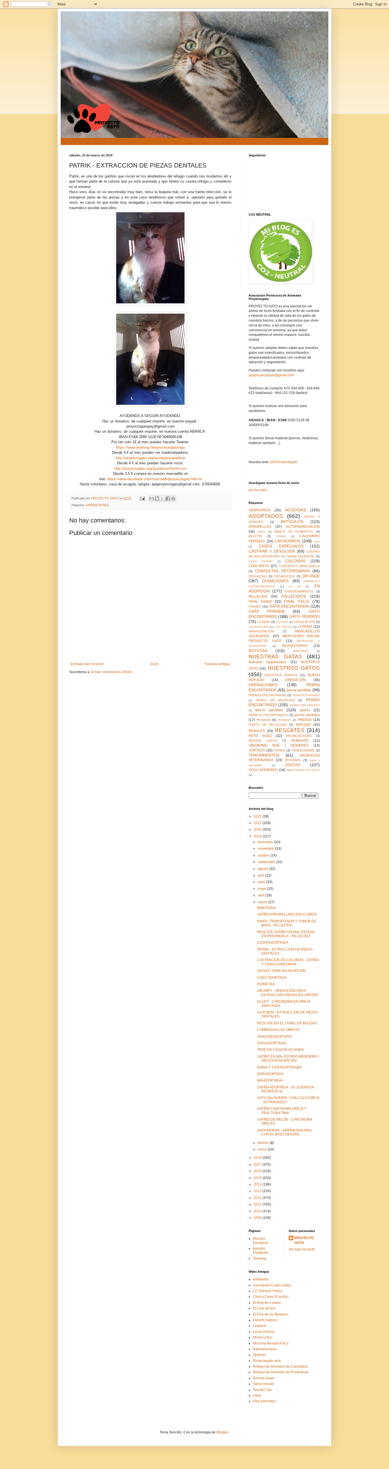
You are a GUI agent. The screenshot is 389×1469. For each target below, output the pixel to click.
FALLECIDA (258, 596)
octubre (264, 855)
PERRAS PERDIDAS (306, 695)
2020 (258, 829)
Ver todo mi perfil (302, 1249)
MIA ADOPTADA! (270, 1080)
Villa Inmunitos (264, 1401)
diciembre (266, 842)
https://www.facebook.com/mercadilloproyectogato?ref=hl (154, 479)
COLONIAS (295, 561)
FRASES (255, 606)
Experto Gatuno (265, 1320)
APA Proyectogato (283, 462)
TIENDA (279, 750)
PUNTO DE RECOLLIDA (268, 724)
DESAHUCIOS (284, 576)
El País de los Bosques (270, 1314)
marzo (263, 902)
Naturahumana (264, 1349)
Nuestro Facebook (260, 1241)
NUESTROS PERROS (281, 675)
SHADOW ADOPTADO (274, 1037)
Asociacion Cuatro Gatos (272, 1285)
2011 (258, 1204)
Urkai (257, 1396)
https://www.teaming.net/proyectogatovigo (150, 447)
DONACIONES (275, 581)
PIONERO (284, 720)
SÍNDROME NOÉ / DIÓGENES (278, 745)
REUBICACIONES (299, 735)
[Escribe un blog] (157, 498)
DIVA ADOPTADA (270, 1074)
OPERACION (295, 680)
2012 (258, 1198)
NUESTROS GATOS (294, 668)
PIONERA (264, 720)
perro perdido (268, 710)
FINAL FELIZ (296, 601)
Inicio (154, 664)
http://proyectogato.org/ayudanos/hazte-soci (150, 468)
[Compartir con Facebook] (168, 498)
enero (263, 1149)
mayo (262, 889)
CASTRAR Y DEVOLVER (272, 551)
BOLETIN (255, 536)
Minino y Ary (262, 1337)
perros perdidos (307, 715)
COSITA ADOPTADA (272, 943)
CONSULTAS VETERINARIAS (282, 571)
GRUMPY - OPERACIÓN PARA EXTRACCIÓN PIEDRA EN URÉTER (287, 993)
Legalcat (259, 1326)
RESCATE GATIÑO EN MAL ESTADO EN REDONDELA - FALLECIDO (286, 934)
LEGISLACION (304, 622)
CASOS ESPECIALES (281, 546)
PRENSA (305, 720)
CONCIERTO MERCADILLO (299, 566)
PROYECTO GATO (304, 1240)
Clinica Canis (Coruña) (270, 1297)
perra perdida (298, 690)
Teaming (259, 1258)
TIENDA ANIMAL (303, 750)
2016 (258, 1171)
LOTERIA (305, 627)
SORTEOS (257, 750)
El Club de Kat (264, 1308)
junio (262, 882)
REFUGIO (303, 725)
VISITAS (292, 765)
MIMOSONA (266, 908)
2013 (258, 1191)
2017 (258, 1164)
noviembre (266, 849)
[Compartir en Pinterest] (173, 498)
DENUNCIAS (258, 576)
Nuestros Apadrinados (267, 662)
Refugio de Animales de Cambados (280, 1366)
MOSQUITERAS (294, 646)
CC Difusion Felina (267, 1291)
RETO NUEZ (260, 736)
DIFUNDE (311, 576)
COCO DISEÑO (261, 561)
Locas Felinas (264, 1332)
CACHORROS (287, 541)
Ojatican (259, 1355)
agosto (263, 869)
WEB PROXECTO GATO (303, 770)
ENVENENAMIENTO (299, 591)
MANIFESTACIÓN (261, 631)
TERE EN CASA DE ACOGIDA (280, 1050)
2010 (258, 1211)
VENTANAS (292, 760)
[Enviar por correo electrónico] (151, 498)
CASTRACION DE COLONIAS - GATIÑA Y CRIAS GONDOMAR (288, 962)
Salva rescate (263, 1384)
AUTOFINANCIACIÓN (303, 527)
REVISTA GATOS (263, 740)
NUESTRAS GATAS (275, 656)
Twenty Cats (262, 1390)
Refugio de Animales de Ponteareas (281, 1372)
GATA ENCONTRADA (289, 606)
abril (261, 895)
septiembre (267, 862)
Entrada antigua (217, 664)
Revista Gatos (264, 1378)
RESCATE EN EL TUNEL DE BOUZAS (287, 1023)
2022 (258, 816)
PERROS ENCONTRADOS (268, 715)
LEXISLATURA (258, 626)
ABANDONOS (260, 510)
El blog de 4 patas (267, 1303)
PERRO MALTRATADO (305, 705)
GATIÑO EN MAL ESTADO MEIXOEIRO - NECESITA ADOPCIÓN (288, 1059)
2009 (258, 1218)
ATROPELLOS (260, 527)
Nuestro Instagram (260, 1251)
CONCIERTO (259, 566)
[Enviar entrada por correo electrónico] (142, 498)
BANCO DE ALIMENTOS (294, 531)
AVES (261, 531)
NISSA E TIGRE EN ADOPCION (281, 971)
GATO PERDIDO (304, 616)
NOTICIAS (258, 650)
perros (305, 710)
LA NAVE (263, 622)
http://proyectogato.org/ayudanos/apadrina (150, 458)
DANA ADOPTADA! (271, 1043)
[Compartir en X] (162, 498)
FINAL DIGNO (260, 602)
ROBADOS (299, 741)
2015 (258, 1178)
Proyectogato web (267, 1361)
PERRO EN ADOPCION (275, 700)
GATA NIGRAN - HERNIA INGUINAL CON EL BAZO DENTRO (284, 1132)
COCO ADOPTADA (271, 978)
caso (317, 541)
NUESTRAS (301, 651)
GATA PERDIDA (266, 611)
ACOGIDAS (295, 510)
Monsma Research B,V (270, 1343)
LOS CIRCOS (283, 626)
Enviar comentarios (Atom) (111, 672)
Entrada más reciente (87, 664)
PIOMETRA (266, 984)
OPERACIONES (97, 505)
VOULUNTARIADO (263, 770)
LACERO (282, 622)
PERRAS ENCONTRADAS (267, 695)
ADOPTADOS (266, 516)
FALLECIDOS (293, 596)
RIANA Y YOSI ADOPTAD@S (279, 1067)
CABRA (281, 536)
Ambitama (261, 1279)
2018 (258, 1158)
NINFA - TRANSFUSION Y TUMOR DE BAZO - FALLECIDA (286, 923)
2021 (258, 823)
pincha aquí (258, 490)
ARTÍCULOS (292, 521)
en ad (295, 586)
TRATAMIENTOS (264, 755)
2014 (258, 1184)
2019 (258, 836)
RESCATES (289, 730)
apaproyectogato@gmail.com (271, 375)
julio (261, 875)
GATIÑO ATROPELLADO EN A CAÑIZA (287, 914)
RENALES (257, 731)
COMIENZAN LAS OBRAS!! (278, 1030)
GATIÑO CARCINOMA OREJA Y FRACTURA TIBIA (281, 1111)
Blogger (222, 1432)
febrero (264, 1143)
